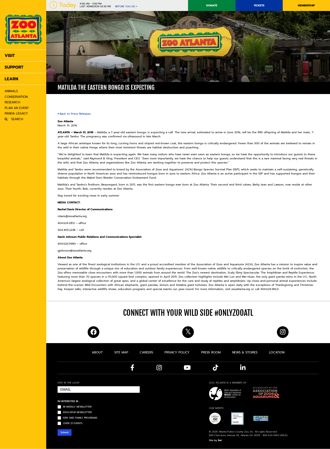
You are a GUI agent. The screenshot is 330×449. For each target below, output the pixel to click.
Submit (64, 432)
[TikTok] (215, 368)
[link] (23, 25)
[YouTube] (187, 368)
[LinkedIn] (243, 368)
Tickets (259, 5)
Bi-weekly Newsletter (77, 407)
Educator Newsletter (77, 412)
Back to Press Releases (75, 114)
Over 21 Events (72, 423)
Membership (306, 5)
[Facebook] (132, 368)
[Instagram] (159, 368)
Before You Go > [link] (126, 6)
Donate (211, 5)
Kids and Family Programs (80, 418)
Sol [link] (220, 440)
